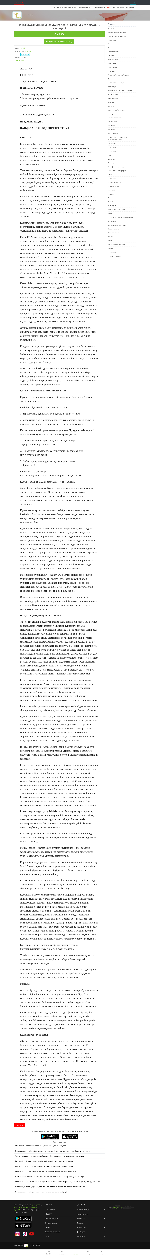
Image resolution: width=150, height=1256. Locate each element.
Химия (110, 213)
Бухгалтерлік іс (113, 59)
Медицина (111, 114)
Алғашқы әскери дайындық (117, 36)
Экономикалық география (117, 225)
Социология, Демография (117, 171)
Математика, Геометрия (116, 110)
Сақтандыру (112, 163)
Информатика (113, 98)
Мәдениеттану (113, 133)
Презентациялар (84, 8)
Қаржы (110, 237)
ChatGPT (48, 1214)
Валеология (112, 63)
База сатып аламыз (52, 1232)
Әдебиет (111, 248)
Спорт (110, 175)
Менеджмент (112, 122)
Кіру (133, 3)
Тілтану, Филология (114, 182)
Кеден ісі (111, 102)
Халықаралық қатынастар (117, 209)
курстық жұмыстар (21, 1207)
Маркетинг (112, 106)
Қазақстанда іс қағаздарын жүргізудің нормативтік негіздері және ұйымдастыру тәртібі (50, 1187)
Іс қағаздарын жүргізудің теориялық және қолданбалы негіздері (41, 1192)
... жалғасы (19, 1125)
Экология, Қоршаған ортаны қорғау (120, 217)
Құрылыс (111, 241)
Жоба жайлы (50, 1209)
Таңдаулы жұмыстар (116, 8)
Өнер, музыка (112, 252)
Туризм (110, 198)
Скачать (60, 33)
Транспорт (111, 194)
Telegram (82, 1232)
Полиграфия (112, 147)
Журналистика (113, 94)
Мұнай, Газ (111, 126)
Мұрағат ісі (111, 129)
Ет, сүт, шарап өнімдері (116, 83)
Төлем (47, 1227)
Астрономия (112, 40)
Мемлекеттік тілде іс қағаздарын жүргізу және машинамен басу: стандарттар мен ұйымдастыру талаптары (58, 1181)
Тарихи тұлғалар (113, 186)
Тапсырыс (19, 3)
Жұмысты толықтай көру (60, 41)
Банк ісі (110, 48)
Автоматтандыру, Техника (117, 32)
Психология (112, 151)
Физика (110, 202)
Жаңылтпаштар (83, 1214)
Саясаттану (112, 159)
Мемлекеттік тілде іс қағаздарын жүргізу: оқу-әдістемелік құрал (40, 1146)
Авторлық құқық (51, 1218)
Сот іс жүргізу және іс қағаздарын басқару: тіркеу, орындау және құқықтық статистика (49, 1156)
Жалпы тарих (112, 87)
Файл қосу (82, 1227)
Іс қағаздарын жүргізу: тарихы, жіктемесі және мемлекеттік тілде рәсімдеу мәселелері (49, 1176)
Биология (111, 56)
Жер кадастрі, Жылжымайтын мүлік (120, 91)
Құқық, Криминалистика (116, 244)
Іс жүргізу (22, 48)
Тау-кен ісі (111, 190)
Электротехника (113, 229)
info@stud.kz (117, 1208)
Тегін (47, 1236)
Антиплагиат (71, 8)
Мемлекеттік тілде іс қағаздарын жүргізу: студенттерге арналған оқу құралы (45, 1171)
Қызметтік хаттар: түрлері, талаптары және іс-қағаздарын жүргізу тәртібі (44, 1166)
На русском (130, 8)
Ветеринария (112, 67)
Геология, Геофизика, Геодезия (118, 75)
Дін (109, 79)
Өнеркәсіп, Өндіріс (114, 256)
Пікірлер (80, 1223)
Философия (112, 206)
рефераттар (37, 1205)
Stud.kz (28, 15)
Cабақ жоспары (99, 8)
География (111, 71)
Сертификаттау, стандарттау (117, 167)
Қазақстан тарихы (114, 233)
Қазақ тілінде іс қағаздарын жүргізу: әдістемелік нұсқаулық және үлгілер (44, 1161)
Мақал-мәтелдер (83, 1209)
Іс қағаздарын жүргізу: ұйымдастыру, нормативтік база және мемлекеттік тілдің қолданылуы (52, 1151)
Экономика (112, 221)
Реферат (28, 51)
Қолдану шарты (51, 1223)
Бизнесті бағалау (113, 52)
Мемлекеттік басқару (115, 118)
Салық (110, 155)
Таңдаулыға (19, 60)
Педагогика (112, 143)
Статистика (112, 178)
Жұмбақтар (81, 1218)
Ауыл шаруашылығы (115, 44)
